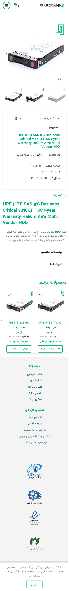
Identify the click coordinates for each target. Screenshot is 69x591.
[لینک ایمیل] (45, 178)
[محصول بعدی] (11, 118)
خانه (57, 119)
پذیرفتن (34, 584)
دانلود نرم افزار (34, 387)
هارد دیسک (45, 119)
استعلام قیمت (35, 417)
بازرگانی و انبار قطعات (35, 430)
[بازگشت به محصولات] (16, 118)
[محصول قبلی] (20, 118)
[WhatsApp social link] (37, 178)
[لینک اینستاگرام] (41, 178)
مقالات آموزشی (34, 374)
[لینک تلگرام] (32, 178)
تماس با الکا (35, 393)
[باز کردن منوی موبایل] (6, 5)
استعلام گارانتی (35, 424)
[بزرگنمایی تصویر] (59, 79)
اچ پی (50, 332)
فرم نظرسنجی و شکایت (35, 443)
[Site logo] (51, 5)
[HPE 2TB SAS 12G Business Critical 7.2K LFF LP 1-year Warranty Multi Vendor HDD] (19, 305)
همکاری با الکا (35, 400)
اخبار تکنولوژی (35, 380)
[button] (62, 54)
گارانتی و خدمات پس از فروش (34, 436)
